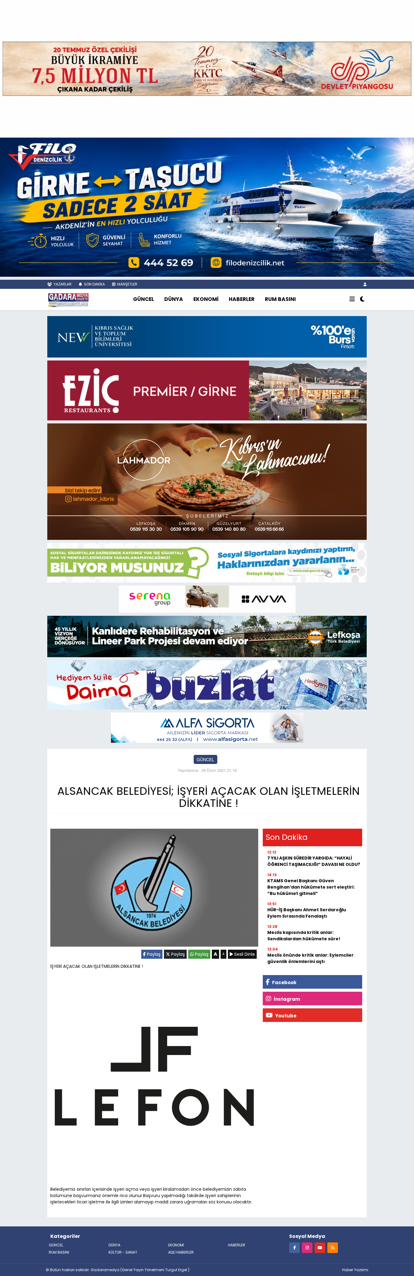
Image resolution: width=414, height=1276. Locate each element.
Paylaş (153, 954)
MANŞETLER (126, 284)
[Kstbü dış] (207, 336)
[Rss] (332, 1247)
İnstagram (286, 999)
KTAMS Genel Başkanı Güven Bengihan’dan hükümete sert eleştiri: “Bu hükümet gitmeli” (311, 887)
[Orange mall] (207, 599)
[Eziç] (207, 390)
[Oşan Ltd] (207, 727)
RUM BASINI (280, 299)
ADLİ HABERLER (181, 1252)
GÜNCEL (143, 299)
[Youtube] (320, 1247)
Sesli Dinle (244, 954)
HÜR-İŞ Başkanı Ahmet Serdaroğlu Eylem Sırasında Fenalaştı (306, 913)
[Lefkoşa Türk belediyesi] (207, 636)
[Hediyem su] (207, 684)
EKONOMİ (206, 299)
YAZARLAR (62, 284)
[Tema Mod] (362, 299)
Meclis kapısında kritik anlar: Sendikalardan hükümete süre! (303, 935)
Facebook (283, 982)
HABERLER (242, 299)
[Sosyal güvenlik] (207, 562)
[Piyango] (207, 68)
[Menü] (352, 299)
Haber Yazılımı (355, 1269)
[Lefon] (154, 1077)
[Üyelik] (365, 284)
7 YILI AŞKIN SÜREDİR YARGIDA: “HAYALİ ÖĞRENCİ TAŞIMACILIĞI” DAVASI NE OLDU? (313, 861)
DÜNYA (173, 299)
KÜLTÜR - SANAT (123, 1252)
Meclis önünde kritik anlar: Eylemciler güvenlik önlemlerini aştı (310, 958)
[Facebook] (294, 1247)
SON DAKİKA (94, 284)
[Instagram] (307, 1247)
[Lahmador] (207, 481)
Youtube (285, 1016)
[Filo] (207, 207)
